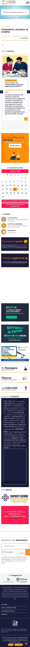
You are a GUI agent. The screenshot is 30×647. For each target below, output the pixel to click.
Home (2, 26)
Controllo (10, 412)
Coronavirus (18, 413)
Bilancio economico (19, 408)
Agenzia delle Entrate (10, 403)
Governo (22, 420)
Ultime (7, 51)
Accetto (11, 644)
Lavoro (18, 422)
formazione (17, 418)
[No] (28, 641)
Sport (14, 444)
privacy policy (5, 559)
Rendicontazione (7, 442)
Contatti (4, 614)
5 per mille (8, 401)
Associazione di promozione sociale (15, 405)
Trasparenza (16, 446)
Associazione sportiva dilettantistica (16, 407)
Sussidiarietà (7, 445)
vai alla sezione (15, 145)
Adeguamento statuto (18, 401)
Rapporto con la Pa (17, 436)
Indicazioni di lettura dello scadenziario (15, 205)
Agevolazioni (19, 403)
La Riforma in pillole (8, 611)
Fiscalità (11, 418)
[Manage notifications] (26, 643)
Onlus (10, 432)
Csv (5, 414)
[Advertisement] (15, 286)
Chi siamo (4, 604)
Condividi (25, 38)
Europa (21, 414)
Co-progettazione (9, 410)
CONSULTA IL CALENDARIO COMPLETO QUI (15, 201)
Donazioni (13, 414)
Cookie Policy (18, 644)
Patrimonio (15, 434)
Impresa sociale (9, 422)
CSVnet (8, 414)
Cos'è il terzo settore (8, 607)
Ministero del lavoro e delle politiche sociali (15, 424)
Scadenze (15, 442)
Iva (15, 422)
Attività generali (9, 408)
